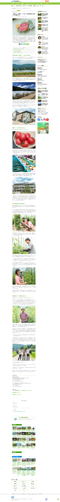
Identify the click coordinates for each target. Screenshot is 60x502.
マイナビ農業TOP (13, 8)
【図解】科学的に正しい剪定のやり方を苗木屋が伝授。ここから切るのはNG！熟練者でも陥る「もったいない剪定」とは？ (24, 442)
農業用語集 (34, 5)
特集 (42, 5)
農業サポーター (13, 5)
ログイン (42, 1)
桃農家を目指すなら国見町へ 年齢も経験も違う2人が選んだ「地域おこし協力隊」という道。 (19, 442)
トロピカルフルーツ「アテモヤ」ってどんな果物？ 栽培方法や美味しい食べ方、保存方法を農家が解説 (14, 436)
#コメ (44, 111)
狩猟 (15, 490)
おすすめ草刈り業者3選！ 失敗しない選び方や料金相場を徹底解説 (28, 436)
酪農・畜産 (32, 483)
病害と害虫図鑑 (30, 5)
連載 (37, 5)
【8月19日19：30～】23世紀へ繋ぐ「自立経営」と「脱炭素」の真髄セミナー (19, 447)
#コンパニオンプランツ (40, 112)
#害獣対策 (39, 111)
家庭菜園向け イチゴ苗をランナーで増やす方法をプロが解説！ (28, 447)
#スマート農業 (46, 112)
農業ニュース (24, 481)
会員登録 (47, 1)
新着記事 (15, 481)
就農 (15, 8)
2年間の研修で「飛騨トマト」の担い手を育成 (19, 48)
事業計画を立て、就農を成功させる (17, 52)
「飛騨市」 (22, 400)
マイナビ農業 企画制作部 (23, 417)
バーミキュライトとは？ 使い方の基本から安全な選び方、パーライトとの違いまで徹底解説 (24, 436)
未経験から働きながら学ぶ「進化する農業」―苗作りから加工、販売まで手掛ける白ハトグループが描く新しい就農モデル (19, 430)
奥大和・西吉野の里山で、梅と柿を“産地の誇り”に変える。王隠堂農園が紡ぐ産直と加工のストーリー (24, 430)
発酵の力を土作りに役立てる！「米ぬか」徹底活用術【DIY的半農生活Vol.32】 (33, 447)
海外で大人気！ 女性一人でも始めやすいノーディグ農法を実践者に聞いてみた (19, 436)
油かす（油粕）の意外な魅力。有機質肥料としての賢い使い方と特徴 (14, 442)
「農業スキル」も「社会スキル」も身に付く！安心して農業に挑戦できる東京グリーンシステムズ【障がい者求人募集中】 (14, 430)
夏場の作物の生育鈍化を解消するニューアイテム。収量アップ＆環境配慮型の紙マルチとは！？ (24, 447)
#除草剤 (42, 111)
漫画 (40, 5)
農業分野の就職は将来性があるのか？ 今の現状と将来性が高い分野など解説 (28, 430)
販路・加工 (24, 483)
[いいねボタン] (13, 12)
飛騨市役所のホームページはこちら (17, 394)
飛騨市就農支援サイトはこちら (16, 392)
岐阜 (19, 10)
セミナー (24, 490)
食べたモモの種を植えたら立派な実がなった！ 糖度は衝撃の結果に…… (33, 442)
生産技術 (33, 481)
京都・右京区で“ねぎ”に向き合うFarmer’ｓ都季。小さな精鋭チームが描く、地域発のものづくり (33, 430)
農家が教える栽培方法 (19, 5)
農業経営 (15, 483)
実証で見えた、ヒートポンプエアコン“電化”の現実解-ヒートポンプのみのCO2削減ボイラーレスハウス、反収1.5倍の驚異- (28, 442)
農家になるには (25, 5)
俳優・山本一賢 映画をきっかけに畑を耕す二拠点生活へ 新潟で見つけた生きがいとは (33, 436)
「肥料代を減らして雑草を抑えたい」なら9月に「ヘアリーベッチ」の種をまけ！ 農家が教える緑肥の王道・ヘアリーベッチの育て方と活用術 (14, 447)
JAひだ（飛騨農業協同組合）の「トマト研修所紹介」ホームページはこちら (22, 390)
